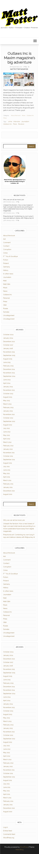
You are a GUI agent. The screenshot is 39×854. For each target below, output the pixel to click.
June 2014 (7, 380)
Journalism (25, 121)
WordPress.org (8, 838)
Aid (4, 239)
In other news (8, 274)
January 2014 (8, 387)
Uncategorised (8, 315)
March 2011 (7, 480)
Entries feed (7, 831)
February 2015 (8, 366)
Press (5, 118)
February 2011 (8, 484)
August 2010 (7, 494)
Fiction (5, 260)
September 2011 (9, 460)
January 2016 (8, 348)
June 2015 (6, 362)
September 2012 (9, 421)
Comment (7, 242)
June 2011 (6, 470)
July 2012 (6, 428)
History (5, 270)
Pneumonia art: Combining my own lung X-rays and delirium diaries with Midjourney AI (18, 217)
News (23, 115)
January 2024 (8, 338)
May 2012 (6, 435)
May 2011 (6, 473)
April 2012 (6, 439)
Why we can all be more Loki (13, 200)
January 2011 (7, 487)
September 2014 (9, 376)
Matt (4, 281)
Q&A (5, 305)
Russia (5, 308)
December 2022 (9, 341)
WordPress (24, 847)
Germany (6, 267)
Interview (16, 121)
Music (5, 288)
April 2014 (6, 383)
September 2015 (9, 355)
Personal (6, 298)
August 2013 (7, 397)
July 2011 (6, 466)
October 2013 (8, 394)
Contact (6, 246)
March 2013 (7, 404)
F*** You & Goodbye (10, 256)
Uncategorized (8, 319)
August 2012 (7, 425)
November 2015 (9, 352)
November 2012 (9, 414)
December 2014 (9, 369)
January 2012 (8, 449)
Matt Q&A (6, 284)
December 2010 (9, 491)
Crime (5, 253)
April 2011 (6, 477)
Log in (5, 827)
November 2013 (9, 390)
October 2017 (8, 345)
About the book (15, 115)
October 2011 (8, 456)
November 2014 (9, 373)
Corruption (7, 249)
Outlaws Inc (30, 115)
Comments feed (9, 834)
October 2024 (8, 335)
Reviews (21, 124)
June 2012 (6, 432)
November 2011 (8, 453)
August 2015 (7, 359)
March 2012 (7, 442)
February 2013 (8, 407)
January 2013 (8, 411)
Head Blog (20, 850)
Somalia (6, 312)
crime (10, 121)
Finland (6, 263)
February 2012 (8, 446)
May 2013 (6, 400)
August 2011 (7, 463)
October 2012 (8, 418)
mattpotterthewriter (19, 69)
